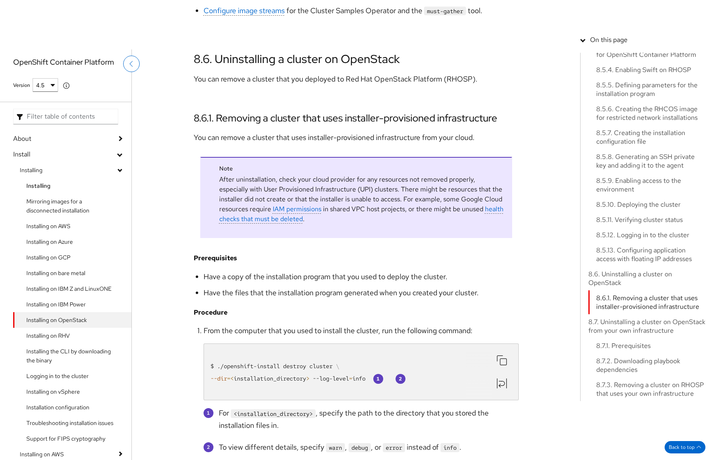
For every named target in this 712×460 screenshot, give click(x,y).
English (667, 40)
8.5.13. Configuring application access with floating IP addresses (644, 313)
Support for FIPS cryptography (65, 438)
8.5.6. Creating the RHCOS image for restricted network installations (647, 171)
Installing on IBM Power (56, 304)
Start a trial (637, 10)
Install (21, 154)
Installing (31, 170)
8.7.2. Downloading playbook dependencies (638, 423)
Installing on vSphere (53, 391)
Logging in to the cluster (57, 376)
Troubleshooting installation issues (69, 423)
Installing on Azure (49, 241)
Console (563, 10)
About (22, 138)
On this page (609, 98)
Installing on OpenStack (56, 320)
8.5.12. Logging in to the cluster (642, 293)
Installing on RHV (48, 335)
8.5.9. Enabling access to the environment (638, 243)
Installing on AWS (48, 226)
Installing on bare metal (55, 273)
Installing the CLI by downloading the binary (68, 356)
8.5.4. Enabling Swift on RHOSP (643, 128)
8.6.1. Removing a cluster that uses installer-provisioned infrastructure (345, 118)
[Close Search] (646, 34)
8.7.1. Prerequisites (623, 404)
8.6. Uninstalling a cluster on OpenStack (297, 59)
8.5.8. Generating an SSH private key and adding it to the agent (645, 219)
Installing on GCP (48, 257)
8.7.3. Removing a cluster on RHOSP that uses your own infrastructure (650, 447)
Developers (598, 10)
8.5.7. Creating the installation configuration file (640, 195)
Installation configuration (57, 407)
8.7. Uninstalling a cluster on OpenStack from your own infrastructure (646, 384)
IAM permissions (297, 221)
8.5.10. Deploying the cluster (638, 263)
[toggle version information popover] (66, 85)
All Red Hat (674, 10)
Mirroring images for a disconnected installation (57, 206)
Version (21, 85)
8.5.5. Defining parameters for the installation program (647, 147)
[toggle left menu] (131, 81)
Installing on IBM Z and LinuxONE (69, 288)
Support (532, 10)
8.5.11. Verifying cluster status (639, 278)
